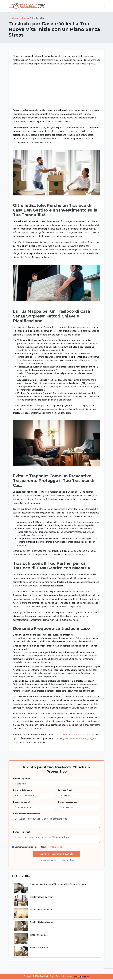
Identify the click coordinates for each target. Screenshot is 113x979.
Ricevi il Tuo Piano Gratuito (57, 854)
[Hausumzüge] (88, 976)
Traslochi (13, 18)
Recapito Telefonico (22, 790)
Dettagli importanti (22, 832)
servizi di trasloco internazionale (70, 734)
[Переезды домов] (85, 976)
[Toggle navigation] (100, 6)
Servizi (25, 18)
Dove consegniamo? (67, 802)
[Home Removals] (75, 976)
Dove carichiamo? (21, 802)
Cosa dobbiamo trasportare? (26, 814)
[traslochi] (27, 6)
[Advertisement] (56, 87)
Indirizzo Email (65, 790)
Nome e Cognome (21, 779)
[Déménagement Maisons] (81, 976)
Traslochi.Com (47, 976)
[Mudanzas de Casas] (78, 976)
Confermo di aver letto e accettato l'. (39, 847)
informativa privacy (54, 847)
